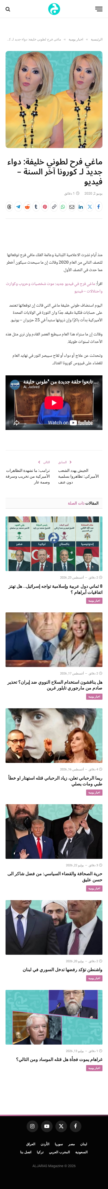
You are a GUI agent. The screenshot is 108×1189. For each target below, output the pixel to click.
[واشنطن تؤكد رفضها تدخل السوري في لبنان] (54, 927)
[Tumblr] (36, 207)
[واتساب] (63, 207)
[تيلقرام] (18, 207)
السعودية (81, 1152)
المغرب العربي (59, 1152)
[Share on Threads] (9, 207)
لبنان (83, 1144)
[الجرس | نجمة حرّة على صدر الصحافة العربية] (54, 9)
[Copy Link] (54, 207)
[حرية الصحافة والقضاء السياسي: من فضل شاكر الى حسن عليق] (54, 831)
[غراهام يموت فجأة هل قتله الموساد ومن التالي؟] (54, 1017)
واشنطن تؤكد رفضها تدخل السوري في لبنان (62, 969)
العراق (30, 1144)
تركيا (40, 1152)
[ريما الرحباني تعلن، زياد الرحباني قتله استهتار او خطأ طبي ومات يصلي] (54, 735)
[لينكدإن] (80, 207)
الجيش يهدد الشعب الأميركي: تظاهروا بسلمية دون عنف (78, 476)
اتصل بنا (25, 1152)
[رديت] (27, 207)
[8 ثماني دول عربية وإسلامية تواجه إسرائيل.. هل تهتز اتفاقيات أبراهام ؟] (54, 543)
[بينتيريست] (45, 207)
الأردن (45, 1144)
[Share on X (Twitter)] (89, 207)
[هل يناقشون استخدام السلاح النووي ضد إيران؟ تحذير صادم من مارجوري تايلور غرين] (54, 639)
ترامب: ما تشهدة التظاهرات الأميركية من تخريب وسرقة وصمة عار (28, 476)
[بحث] (8, 9)
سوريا (59, 1144)
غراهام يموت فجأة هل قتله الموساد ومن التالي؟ (59, 1059)
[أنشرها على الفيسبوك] (98, 207)
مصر (71, 1144)
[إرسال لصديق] (72, 207)
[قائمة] (98, 9)
